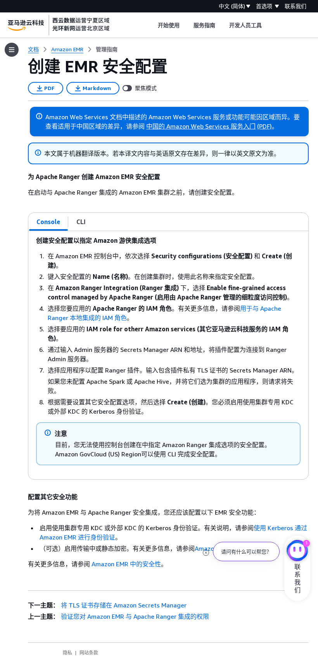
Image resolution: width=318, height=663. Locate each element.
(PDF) (264, 126)
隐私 (67, 653)
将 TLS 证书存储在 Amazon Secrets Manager (124, 605)
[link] (107, 49)
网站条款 (89, 653)
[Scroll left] (152, 25)
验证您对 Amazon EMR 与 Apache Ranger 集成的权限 (135, 616)
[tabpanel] (168, 355)
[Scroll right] (268, 25)
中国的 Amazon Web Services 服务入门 (201, 126)
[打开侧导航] (12, 50)
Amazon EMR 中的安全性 (126, 564)
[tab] (48, 221)
